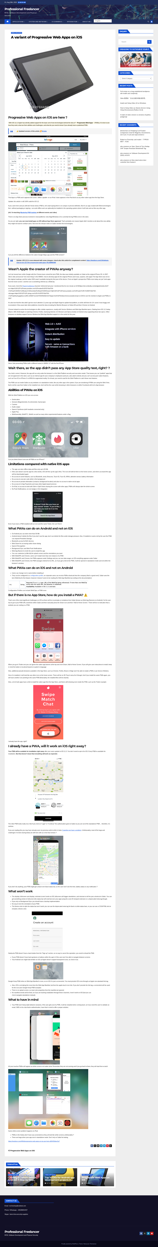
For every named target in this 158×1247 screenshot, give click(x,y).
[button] (148, 21)
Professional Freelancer (22, 9)
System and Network (38, 21)
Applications (18, 21)
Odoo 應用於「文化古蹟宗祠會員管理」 (133, 98)
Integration (72, 21)
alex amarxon (124, 146)
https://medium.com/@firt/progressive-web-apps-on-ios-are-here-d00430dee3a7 (34, 1141)
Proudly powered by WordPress (69, 1244)
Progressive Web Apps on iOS (22, 1151)
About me (86, 21)
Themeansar (93, 1244)
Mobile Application (16, 32)
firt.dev (44, 131)
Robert (122, 139)
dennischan (124, 131)
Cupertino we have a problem (71, 830)
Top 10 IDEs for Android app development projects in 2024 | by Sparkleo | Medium (60, 1179)
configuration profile (36, 575)
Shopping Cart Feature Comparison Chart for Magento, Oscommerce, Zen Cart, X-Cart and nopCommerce (135, 133)
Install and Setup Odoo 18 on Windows (133, 103)
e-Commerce (57, 21)
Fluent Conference (28, 286)
